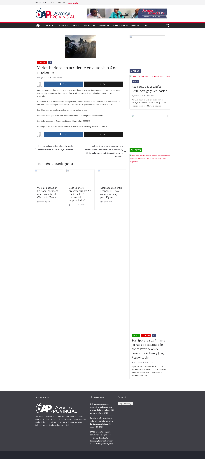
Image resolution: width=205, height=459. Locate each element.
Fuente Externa (57, 78)
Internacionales (120, 25)
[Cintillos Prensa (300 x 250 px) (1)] (150, 116)
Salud (86, 25)
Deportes (76, 25)
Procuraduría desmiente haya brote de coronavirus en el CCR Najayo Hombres (55, 148)
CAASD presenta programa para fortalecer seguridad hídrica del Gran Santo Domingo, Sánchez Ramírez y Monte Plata (101, 438)
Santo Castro (150, 96)
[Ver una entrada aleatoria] (167, 25)
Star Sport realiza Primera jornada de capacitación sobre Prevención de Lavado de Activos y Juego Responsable (148, 348)
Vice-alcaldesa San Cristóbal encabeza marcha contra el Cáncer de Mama (47, 192)
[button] (54, 25)
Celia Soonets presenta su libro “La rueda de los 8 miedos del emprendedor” (80, 194)
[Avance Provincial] (38, 25)
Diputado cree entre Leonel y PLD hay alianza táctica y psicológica (111, 192)
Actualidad (47, 25)
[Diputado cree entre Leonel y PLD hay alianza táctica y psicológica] (112, 171)
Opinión (135, 25)
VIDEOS (145, 25)
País (50, 62)
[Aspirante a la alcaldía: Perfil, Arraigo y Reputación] (150, 76)
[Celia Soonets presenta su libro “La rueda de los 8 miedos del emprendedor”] (80, 171)
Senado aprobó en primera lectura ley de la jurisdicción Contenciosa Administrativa (101, 421)
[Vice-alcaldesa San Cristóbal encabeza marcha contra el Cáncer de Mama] (49, 171)
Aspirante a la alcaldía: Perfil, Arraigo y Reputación (149, 89)
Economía (63, 25)
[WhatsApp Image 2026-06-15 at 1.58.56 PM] (147, 37)
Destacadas (42, 62)
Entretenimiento (101, 25)
